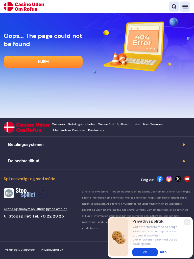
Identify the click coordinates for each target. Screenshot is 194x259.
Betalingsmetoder (81, 124)
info (163, 252)
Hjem (43, 61)
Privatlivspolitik (52, 250)
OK (145, 252)
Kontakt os (96, 130)
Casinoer (58, 124)
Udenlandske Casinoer (69, 130)
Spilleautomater (129, 124)
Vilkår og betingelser (20, 250)
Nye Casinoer (153, 124)
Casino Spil (106, 124)
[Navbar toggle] (185, 7)
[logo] (24, 6)
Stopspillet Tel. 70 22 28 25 (36, 216)
